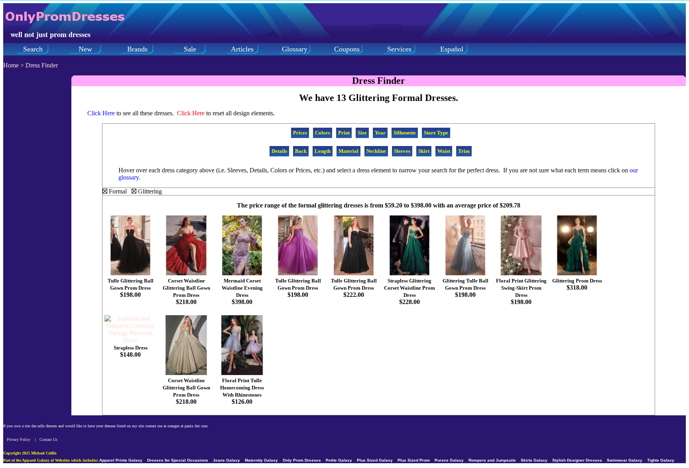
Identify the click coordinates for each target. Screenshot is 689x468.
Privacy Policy (18, 439)
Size (362, 133)
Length (323, 151)
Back (301, 151)
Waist (443, 151)
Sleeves (402, 151)
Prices (300, 133)
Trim (464, 151)
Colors (322, 133)
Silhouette (405, 133)
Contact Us (48, 439)
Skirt (423, 151)
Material (348, 151)
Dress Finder (42, 65)
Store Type (436, 133)
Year (380, 133)
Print (344, 133)
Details (279, 151)
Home (11, 65)
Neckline (376, 151)
